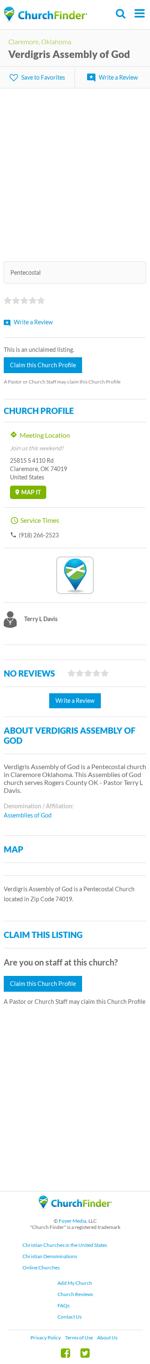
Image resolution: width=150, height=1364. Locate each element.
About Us (107, 1337)
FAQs (64, 1305)
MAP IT (31, 492)
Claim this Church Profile (43, 365)
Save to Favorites (43, 77)
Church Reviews (75, 1294)
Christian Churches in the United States (64, 1245)
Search (121, 13)
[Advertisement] (75, 170)
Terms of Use (79, 1337)
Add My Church (75, 1283)
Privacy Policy (45, 1337)
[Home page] (45, 14)
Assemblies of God (28, 815)
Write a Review (118, 77)
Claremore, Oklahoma (39, 41)
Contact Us (70, 1317)
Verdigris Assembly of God (69, 54)
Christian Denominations (49, 1256)
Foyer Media (72, 1221)
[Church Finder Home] (75, 1213)
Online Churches (41, 1267)
